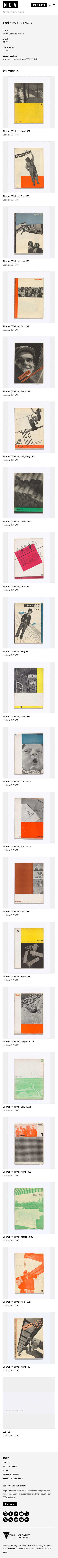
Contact (7, 1463)
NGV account (9, 1497)
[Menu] (54, 5)
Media (5, 1471)
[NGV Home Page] (10, 5)
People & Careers (11, 1475)
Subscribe (10, 1504)
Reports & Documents (13, 1479)
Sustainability (10, 1467)
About (6, 1458)
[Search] (50, 5)
